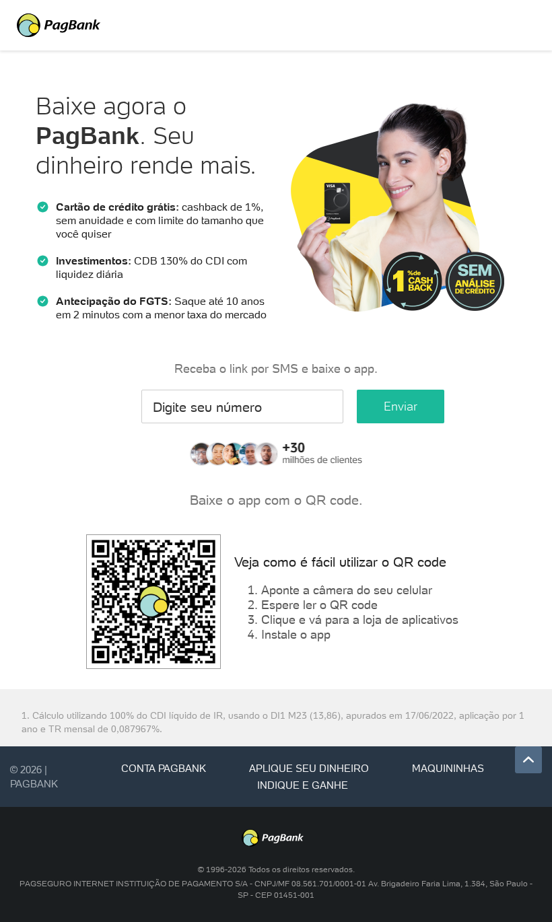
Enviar (400, 406)
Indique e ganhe (302, 785)
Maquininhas (448, 768)
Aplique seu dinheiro (309, 768)
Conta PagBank (163, 768)
